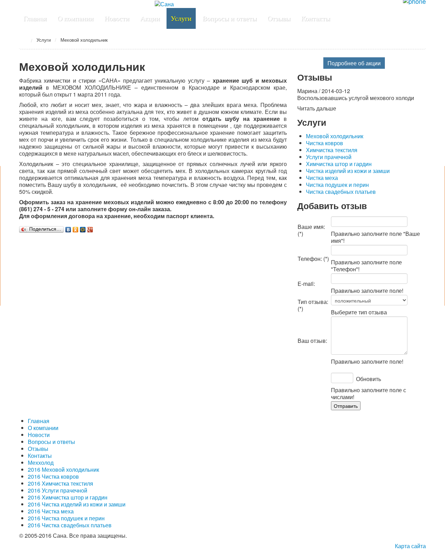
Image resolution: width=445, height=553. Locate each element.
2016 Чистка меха (51, 511)
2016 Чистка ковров (53, 476)
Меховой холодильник (334, 136)
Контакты (40, 456)
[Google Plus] (90, 229)
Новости (39, 435)
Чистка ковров (324, 143)
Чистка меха (322, 178)
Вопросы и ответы (51, 442)
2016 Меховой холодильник (63, 469)
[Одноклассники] (75, 229)
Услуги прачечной (328, 157)
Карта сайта (410, 546)
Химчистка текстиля (331, 150)
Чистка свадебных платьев (341, 192)
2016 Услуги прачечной (57, 490)
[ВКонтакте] (68, 229)
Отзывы (38, 449)
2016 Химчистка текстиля (60, 483)
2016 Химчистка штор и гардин (67, 497)
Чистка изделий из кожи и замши (348, 171)
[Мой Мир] (83, 229)
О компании (43, 428)
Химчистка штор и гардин (339, 164)
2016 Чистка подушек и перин (66, 518)
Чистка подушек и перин (337, 185)
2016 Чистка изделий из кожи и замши (77, 504)
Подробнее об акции (354, 63)
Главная (23, 39)
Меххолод (41, 463)
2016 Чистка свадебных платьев (70, 525)
